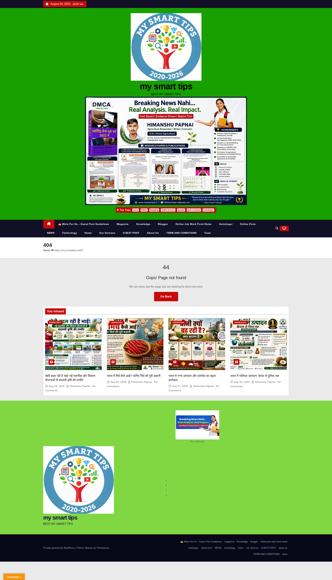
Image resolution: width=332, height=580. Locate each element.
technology (69, 232)
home (88, 232)
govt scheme (193, 210)
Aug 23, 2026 (57, 386)
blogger (163, 224)
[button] (277, 228)
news (135, 210)
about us (153, 232)
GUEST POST (131, 232)
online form (248, 224)
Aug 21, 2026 (180, 386)
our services (107, 232)
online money (168, 210)
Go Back (166, 296)
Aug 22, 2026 (118, 382)
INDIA (144, 210)
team (207, 232)
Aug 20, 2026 (242, 382)
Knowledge (143, 224)
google (181, 210)
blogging (154, 210)
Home (46, 250)
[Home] (48, 224)
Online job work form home (194, 224)
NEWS (50, 232)
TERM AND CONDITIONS (181, 232)
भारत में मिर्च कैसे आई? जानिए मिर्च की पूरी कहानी (133, 376)
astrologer (208, 210)
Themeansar (103, 548)
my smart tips (166, 86)
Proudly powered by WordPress (59, 548)
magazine (123, 224)
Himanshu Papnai (80, 386)
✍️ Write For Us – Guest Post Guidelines (83, 224)
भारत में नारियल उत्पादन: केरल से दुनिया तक (254, 376)
